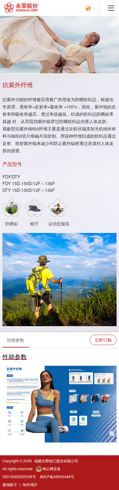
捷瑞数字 (9, 484)
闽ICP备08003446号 (57, 476)
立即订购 (103, 340)
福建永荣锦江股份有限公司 (56, 460)
